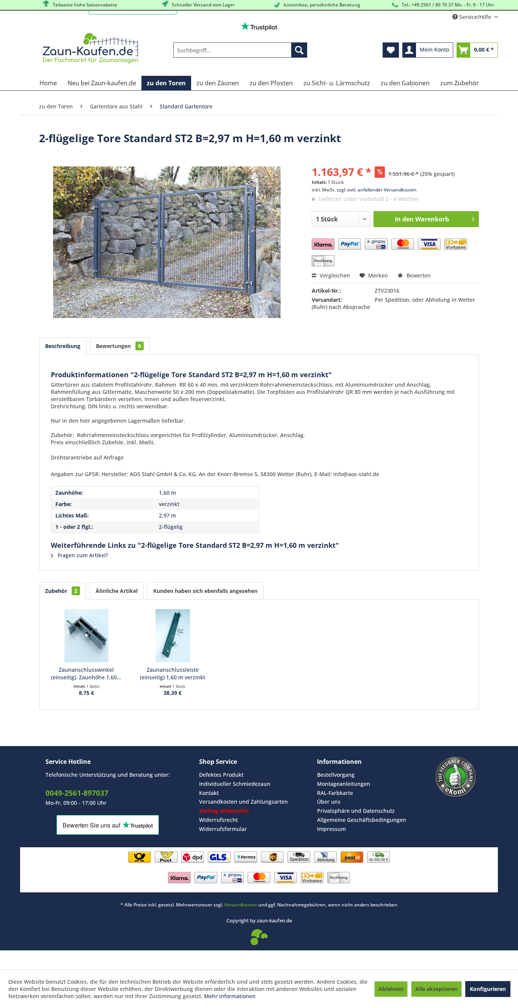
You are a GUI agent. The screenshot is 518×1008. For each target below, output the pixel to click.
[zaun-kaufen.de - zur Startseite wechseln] (90, 48)
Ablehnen (390, 988)
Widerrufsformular (223, 828)
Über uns (329, 801)
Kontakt (209, 792)
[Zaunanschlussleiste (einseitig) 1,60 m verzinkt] (172, 635)
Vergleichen (334, 275)
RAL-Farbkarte (335, 792)
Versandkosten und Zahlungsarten (243, 801)
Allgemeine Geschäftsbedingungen (361, 819)
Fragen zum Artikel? (82, 555)
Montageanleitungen (343, 783)
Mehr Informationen (230, 996)
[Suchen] (299, 50)
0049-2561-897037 (77, 793)
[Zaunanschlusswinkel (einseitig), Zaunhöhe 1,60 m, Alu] (86, 635)
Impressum (331, 828)
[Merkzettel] (391, 50)
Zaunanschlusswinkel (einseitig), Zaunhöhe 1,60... (86, 673)
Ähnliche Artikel (117, 590)
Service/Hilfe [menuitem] (475, 16)
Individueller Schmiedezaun (234, 783)
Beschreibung (62, 346)
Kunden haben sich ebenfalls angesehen (205, 590)
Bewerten (418, 275)
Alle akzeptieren (436, 988)
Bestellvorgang (336, 774)
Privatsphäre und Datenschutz (356, 810)
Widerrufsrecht (218, 819)
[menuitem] (240, 50)
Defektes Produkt (221, 774)
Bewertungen (118, 346)
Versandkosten (240, 904)
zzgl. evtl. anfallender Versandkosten (377, 190)
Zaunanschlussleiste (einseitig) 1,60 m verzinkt (172, 673)
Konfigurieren (488, 988)
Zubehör (61, 590)
